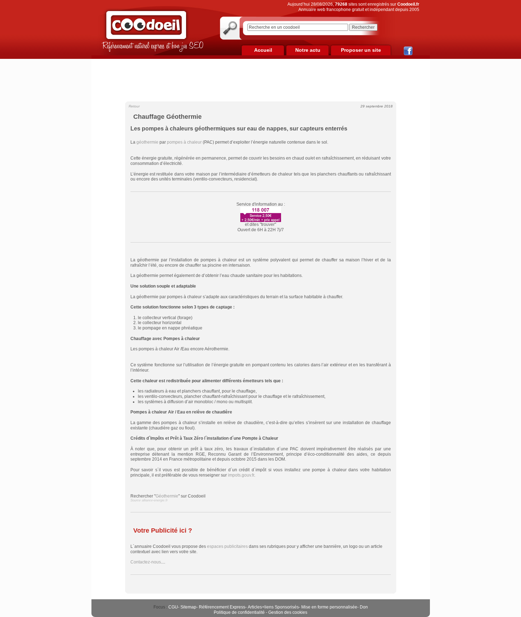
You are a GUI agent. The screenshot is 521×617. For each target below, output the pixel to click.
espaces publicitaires (227, 546)
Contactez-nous (145, 562)
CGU (173, 607)
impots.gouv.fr (241, 475)
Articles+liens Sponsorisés (273, 607)
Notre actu (307, 50)
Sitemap (188, 607)
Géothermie (167, 496)
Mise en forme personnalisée (329, 607)
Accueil (263, 50)
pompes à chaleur (184, 142)
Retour (134, 106)
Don (364, 607)
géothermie (147, 142)
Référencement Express (222, 607)
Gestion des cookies (287, 612)
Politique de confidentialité (239, 612)
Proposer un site (361, 50)
